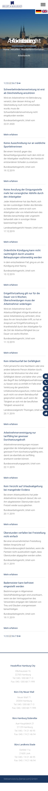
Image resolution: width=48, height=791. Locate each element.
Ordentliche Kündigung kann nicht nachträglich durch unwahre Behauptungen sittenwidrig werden (23, 254)
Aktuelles (15, 49)
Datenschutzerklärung (22, 788)
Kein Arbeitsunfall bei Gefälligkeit (22, 361)
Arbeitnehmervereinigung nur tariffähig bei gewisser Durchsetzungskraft (20, 436)
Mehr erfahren (11, 134)
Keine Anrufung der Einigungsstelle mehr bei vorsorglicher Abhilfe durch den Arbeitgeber (23, 193)
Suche (20, 785)
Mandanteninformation (32, 49)
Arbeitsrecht (24, 55)
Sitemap (12, 785)
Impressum (30, 785)
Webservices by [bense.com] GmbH (21, 779)
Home (6, 49)
